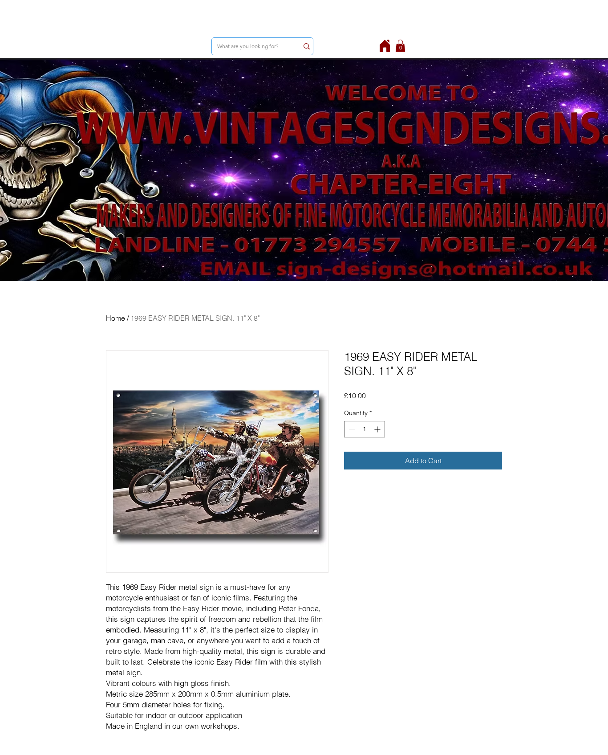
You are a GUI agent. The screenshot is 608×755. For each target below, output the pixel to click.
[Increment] (378, 429)
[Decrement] (351, 429)
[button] (400, 46)
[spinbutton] (365, 429)
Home (115, 318)
